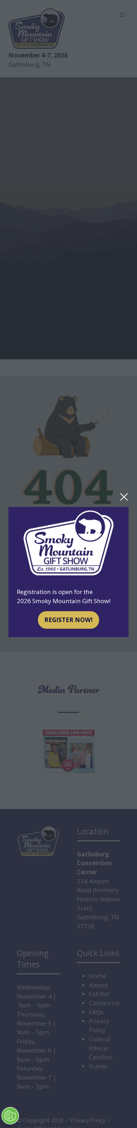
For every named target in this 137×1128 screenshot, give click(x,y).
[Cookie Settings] (10, 1115)
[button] (124, 497)
